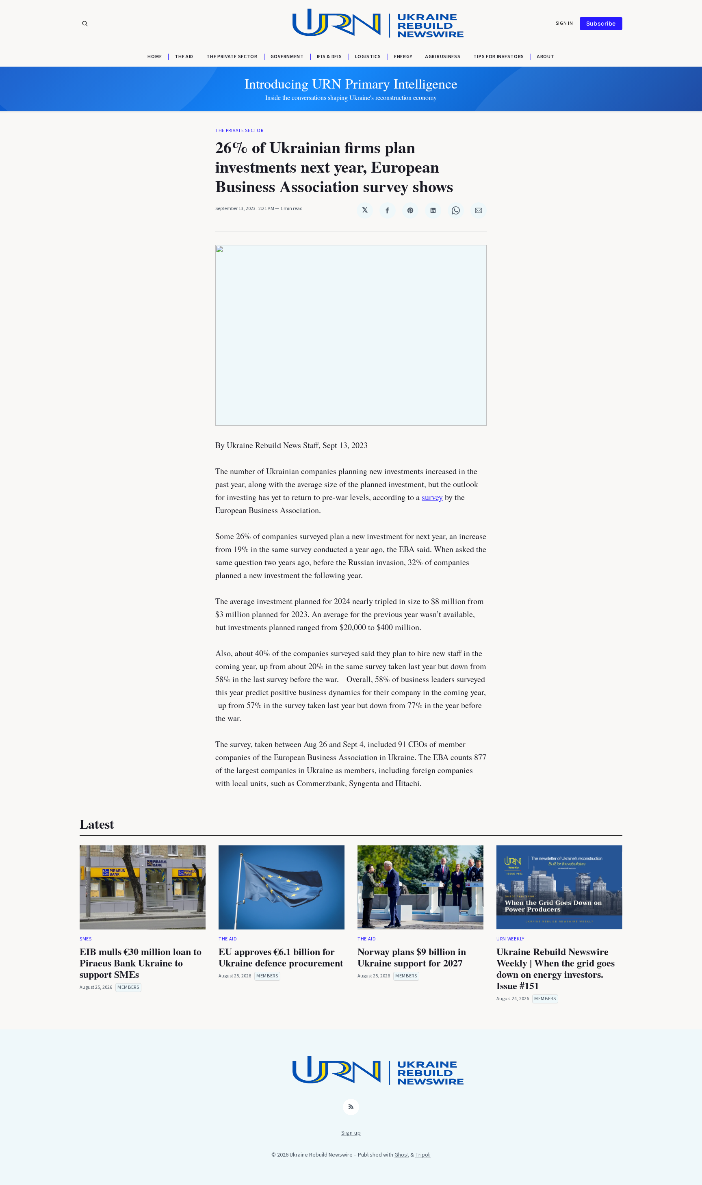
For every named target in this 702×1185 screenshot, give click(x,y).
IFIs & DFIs (329, 57)
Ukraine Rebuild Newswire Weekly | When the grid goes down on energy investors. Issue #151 (555, 968)
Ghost (401, 1155)
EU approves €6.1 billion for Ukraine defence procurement (281, 957)
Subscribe (601, 23)
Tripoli (423, 1155)
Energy (403, 57)
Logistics (368, 57)
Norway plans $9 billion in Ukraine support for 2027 (412, 957)
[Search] (85, 23)
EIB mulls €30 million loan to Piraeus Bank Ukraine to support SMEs (141, 962)
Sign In (564, 23)
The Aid (184, 57)
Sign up (351, 1133)
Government (287, 57)
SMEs (86, 939)
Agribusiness (442, 57)
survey (432, 497)
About (546, 57)
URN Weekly (510, 939)
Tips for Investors (498, 57)
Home (154, 57)
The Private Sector (232, 57)
